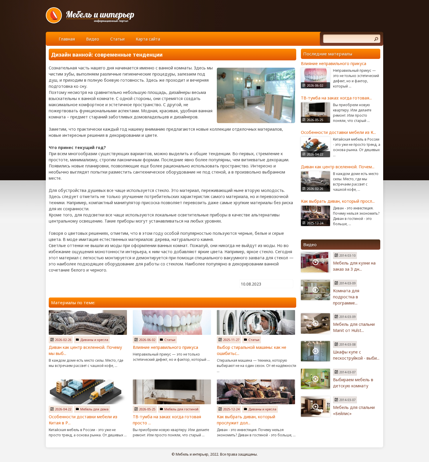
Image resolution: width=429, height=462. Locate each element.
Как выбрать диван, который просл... (338, 201)
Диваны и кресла (94, 339)
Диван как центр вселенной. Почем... (337, 166)
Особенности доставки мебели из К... (338, 132)
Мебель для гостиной (181, 409)
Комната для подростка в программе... (346, 297)
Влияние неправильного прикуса (165, 347)
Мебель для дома (94, 409)
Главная (67, 39)
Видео (92, 39)
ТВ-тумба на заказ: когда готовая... (336, 98)
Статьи (117, 39)
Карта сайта (148, 39)
